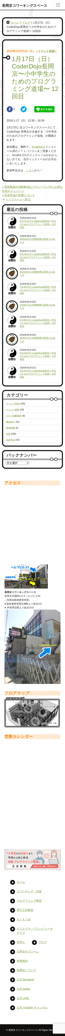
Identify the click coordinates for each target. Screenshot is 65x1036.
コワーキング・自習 (29, 891)
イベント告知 (46, 51)
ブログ (26, 22)
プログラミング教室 (29, 900)
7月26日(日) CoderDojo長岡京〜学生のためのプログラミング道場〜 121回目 (38, 290)
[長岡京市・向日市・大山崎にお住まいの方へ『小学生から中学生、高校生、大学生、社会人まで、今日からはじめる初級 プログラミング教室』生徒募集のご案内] (32, 859)
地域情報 (10, 428)
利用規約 (22, 960)
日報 (8, 434)
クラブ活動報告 (14, 415)
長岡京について (26, 970)
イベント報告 (12, 409)
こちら (30, 170)
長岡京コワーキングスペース (24, 5)
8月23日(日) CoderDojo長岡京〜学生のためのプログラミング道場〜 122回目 (38, 257)
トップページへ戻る (18, 199)
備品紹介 (10, 422)
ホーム (15, 22)
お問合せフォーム (28, 951)
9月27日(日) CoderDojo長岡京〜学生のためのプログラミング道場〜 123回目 (38, 224)
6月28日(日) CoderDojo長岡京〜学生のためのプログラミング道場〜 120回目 (38, 323)
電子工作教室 (25, 910)
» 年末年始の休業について (18, 195)
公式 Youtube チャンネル (32, 1007)
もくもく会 (24, 919)
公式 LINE (23, 998)
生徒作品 (10, 439)
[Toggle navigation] (58, 4)
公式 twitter (23, 988)
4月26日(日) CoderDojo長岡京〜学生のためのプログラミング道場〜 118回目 (38, 374)
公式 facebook (25, 979)
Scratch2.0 (38, 146)
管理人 (21, 942)
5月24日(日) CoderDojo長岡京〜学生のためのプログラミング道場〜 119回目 (38, 356)
